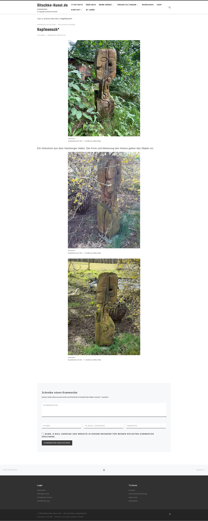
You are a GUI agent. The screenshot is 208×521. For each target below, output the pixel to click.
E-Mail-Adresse (95, 426)
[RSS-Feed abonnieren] (170, 513)
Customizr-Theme (76, 517)
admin (42, 35)
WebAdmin (133, 501)
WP (51, 517)
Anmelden (41, 490)
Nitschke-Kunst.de (52, 513)
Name (46, 426)
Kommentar (50, 405)
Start (39, 18)
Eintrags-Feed (43, 494)
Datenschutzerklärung (138, 494)
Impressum (133, 497)
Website (132, 426)
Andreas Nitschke (51, 18)
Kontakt (132, 490)
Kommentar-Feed (44, 497)
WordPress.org (43, 501)
